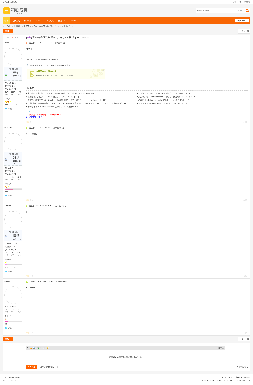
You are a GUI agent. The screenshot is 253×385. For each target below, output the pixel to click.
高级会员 (8, 259)
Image (34, 347)
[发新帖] (8, 31)
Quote (41, 347)
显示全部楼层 (60, 43)
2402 (19, 253)
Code (44, 347)
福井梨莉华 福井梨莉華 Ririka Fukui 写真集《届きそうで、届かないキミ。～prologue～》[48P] (67, 100)
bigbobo (7, 281)
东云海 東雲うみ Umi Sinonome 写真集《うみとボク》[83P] (163, 103)
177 (19, 309)
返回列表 (245, 31)
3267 (13, 92)
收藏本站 (13, 2)
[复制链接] (85, 37)
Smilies (47, 347)
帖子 (240, 10)
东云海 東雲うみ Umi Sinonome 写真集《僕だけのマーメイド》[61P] (166, 97)
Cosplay (73, 21)
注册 (240, 2)
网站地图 (247, 377)
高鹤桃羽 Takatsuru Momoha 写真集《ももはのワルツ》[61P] (163, 100)
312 (13, 177)
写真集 (67, 65)
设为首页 (6, 2)
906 (13, 253)
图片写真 (50, 21)
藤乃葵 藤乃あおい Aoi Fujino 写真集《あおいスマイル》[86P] (53, 97)
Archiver (225, 377)
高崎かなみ (43, 65)
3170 (7, 92)
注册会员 (8, 316)
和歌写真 (239, 377)
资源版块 (17, 26)
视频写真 (61, 21)
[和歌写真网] (16, 10)
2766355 (7, 206)
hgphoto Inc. (12, 380)
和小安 (6, 43)
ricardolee (8, 128)
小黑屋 (231, 377)
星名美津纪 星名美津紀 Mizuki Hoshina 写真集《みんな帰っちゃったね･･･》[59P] (61, 93)
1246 (19, 177)
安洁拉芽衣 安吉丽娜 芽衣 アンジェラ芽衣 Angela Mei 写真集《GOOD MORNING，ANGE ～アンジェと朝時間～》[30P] (77, 103)
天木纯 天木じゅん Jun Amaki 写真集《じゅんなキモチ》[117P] (164, 93)
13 (13, 309)
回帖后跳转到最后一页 (49, 367)
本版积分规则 (242, 367)
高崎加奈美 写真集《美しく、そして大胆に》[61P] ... (55, 26)
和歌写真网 (4, 26)
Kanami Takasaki (57, 65)
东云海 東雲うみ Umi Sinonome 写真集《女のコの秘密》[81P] (53, 107)
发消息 (10, 109)
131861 (15, 105)
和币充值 (27, 21)
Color (31, 347)
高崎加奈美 (33, 65)
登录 (234, 2)
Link (37, 347)
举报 (245, 122)
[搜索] (247, 10)
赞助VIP (39, 21)
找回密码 (247, 2)
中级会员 (8, 184)
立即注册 (70, 75)
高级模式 (220, 348)
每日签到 (16, 21)
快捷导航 (241, 20)
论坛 (6, 21)
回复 (56, 60)
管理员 (7, 99)
